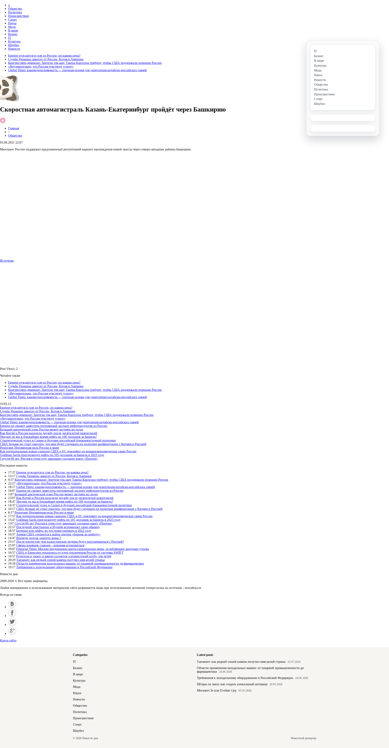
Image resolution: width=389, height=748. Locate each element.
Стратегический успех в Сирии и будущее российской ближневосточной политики (58, 440)
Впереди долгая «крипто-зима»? (38, 538)
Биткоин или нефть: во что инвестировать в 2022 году (53, 530)
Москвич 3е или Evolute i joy (217, 690)
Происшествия (18, 16)
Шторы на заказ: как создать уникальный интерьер (232, 684)
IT (9, 37)
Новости (14, 48)
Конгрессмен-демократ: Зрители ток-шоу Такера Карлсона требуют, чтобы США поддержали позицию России (85, 63)
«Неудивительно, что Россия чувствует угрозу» (41, 66)
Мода (12, 27)
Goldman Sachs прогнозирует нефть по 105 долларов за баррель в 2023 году (52, 455)
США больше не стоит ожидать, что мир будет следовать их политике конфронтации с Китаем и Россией (73, 444)
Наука (12, 23)
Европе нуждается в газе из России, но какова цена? (44, 55)
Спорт (12, 19)
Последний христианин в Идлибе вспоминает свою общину (58, 527)
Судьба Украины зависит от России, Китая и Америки (45, 59)
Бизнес (13, 34)
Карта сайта (8, 640)
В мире (13, 30)
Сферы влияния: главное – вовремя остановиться (50, 545)
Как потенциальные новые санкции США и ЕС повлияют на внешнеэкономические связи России (68, 451)
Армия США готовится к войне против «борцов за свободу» (58, 534)
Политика (15, 12)
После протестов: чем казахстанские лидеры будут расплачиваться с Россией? (70, 541)
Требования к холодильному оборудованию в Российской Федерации (64, 567)
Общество (15, 8)
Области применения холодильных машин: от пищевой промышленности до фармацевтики (80, 563)
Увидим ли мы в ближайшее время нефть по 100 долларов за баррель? (48, 436)
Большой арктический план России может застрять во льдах (41, 429)
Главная (13, 128)
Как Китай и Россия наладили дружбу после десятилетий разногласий (48, 433)
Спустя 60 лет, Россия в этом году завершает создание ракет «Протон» (49, 458)
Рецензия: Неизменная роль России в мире (29, 447)
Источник (7, 260)
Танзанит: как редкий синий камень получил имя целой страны (60, 560)
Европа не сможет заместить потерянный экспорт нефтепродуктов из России (53, 426)
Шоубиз (13, 45)
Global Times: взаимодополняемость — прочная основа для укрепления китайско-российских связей (77, 70)
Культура (14, 41)
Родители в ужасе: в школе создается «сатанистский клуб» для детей (63, 556)
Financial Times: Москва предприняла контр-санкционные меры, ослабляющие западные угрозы (82, 549)
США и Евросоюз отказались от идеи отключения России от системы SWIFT (69, 552)
